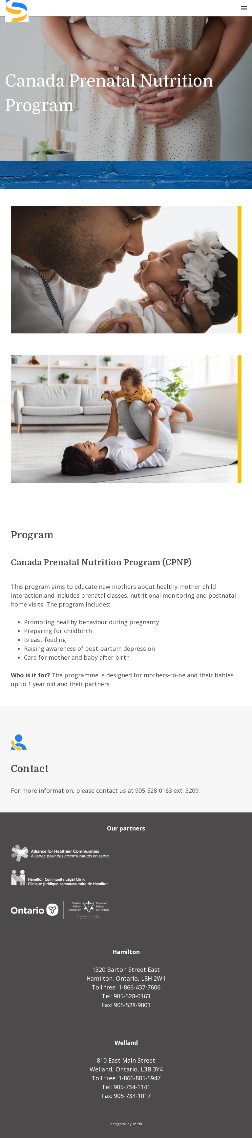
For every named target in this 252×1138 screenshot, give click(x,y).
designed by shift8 (126, 1123)
